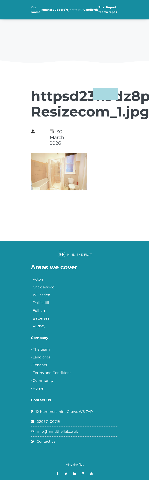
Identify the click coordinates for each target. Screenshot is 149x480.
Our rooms (35, 10)
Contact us (46, 441)
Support (59, 9)
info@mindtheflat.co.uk (57, 431)
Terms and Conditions (52, 373)
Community (43, 380)
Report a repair (111, 10)
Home (38, 388)
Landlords (91, 9)
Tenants (46, 9)
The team (102, 10)
